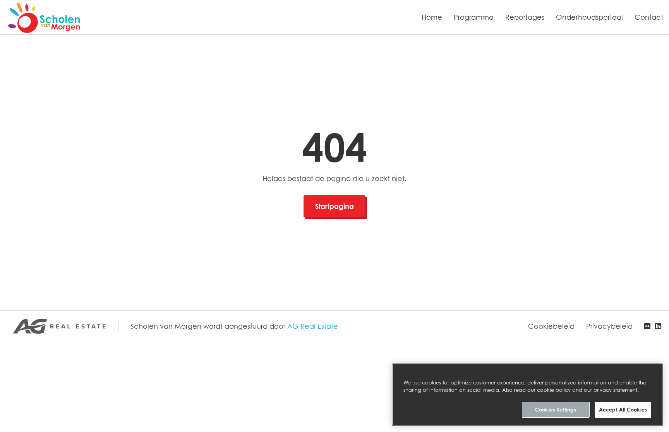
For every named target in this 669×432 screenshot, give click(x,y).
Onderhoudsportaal (589, 17)
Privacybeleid (609, 326)
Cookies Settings (555, 409)
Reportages (524, 17)
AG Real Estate (312, 326)
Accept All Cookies (623, 409)
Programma (474, 17)
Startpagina (334, 206)
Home (432, 17)
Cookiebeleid (551, 326)
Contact (649, 17)
